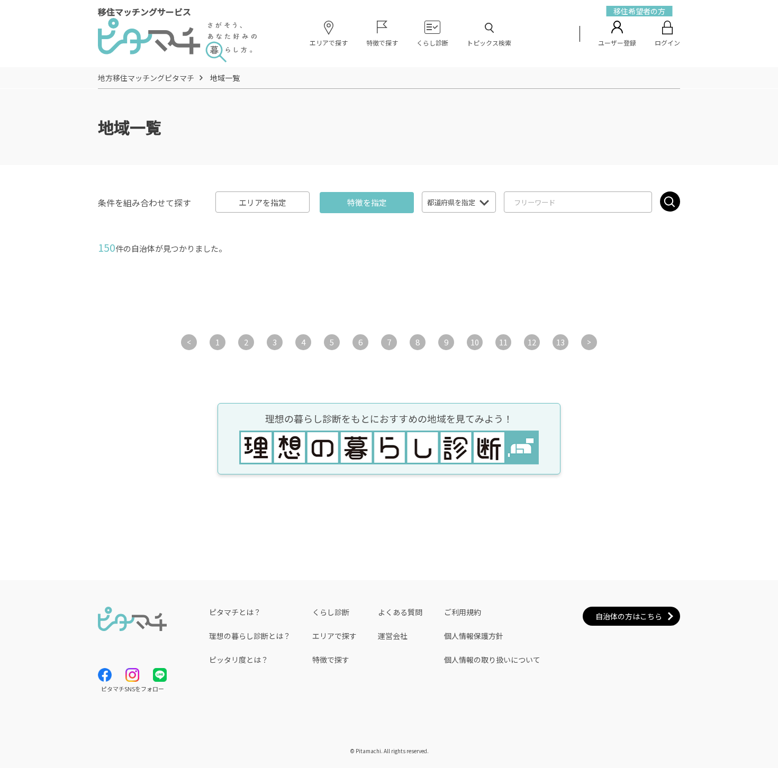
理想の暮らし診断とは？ (250, 635)
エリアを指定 (262, 202)
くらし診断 (330, 612)
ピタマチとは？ (235, 612)
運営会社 (393, 635)
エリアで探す (334, 635)
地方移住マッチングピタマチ (146, 77)
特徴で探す (330, 659)
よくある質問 (400, 612)
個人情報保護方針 (473, 635)
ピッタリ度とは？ (238, 659)
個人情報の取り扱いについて (492, 659)
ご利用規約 (462, 612)
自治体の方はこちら (628, 616)
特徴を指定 (367, 202)
